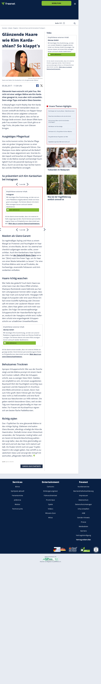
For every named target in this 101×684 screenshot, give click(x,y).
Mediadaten (83, 526)
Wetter (17, 504)
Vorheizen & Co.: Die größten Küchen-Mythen (60, 131)
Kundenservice (83, 487)
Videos (50, 509)
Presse (83, 522)
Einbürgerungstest (50, 491)
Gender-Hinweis (83, 518)
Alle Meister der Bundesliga (55, 126)
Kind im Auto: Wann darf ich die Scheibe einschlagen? (58, 121)
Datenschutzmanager (83, 504)
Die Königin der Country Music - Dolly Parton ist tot (61, 111)
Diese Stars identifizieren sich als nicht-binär (59, 116)
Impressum (83, 495)
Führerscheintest (50, 495)
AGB (83, 513)
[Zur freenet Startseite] (7, 3)
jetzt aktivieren (14, 210)
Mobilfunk (56, 3)
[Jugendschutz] (50, 559)
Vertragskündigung (83, 535)
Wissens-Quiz (50, 513)
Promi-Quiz (50, 500)
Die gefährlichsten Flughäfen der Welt (58, 136)
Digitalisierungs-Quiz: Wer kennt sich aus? (59, 142)
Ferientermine (17, 495)
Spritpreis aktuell (17, 491)
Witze (50, 518)
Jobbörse (17, 500)
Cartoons (50, 487)
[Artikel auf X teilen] (41, 85)
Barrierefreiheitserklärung (83, 491)
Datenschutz (83, 500)
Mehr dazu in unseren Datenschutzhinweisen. (24, 223)
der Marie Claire (24, 255)
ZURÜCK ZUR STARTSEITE (31, 466)
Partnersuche (17, 509)
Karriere (83, 531)
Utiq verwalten (83, 509)
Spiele (50, 504)
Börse (17, 487)
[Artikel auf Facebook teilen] (37, 85)
